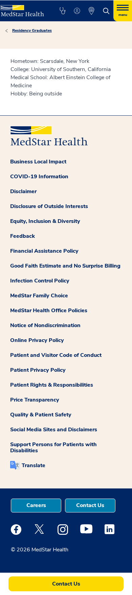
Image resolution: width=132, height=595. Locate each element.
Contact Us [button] (90, 505)
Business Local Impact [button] (38, 161)
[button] (62, 10)
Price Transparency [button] (34, 400)
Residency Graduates (32, 30)
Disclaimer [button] (23, 191)
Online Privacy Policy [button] (37, 340)
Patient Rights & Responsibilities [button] (51, 385)
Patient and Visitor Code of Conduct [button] (56, 355)
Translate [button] (33, 465)
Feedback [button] (22, 236)
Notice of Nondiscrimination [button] (45, 325)
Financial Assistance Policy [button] (44, 251)
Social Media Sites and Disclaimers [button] (53, 429)
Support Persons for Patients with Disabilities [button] (53, 447)
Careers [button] (36, 505)
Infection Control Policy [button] (39, 280)
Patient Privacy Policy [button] (38, 370)
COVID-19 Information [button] (39, 176)
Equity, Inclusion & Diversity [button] (45, 221)
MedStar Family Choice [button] (39, 295)
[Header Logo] (22, 8)
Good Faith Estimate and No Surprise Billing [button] (65, 266)
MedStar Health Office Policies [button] (48, 310)
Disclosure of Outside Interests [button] (49, 206)
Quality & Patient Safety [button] (40, 414)
